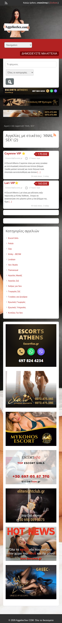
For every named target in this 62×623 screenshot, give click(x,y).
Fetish (11, 243)
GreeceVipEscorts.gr (13, 158)
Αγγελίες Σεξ (13, 281)
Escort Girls (13, 238)
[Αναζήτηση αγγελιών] (10, 81)
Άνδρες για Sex (15, 286)
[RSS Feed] (5, 2)
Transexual (13, 270)
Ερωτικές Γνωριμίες (16, 302)
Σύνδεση (53, 3)
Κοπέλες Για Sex (15, 313)
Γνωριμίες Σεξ (14, 291)
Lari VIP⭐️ (11, 183)
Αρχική (6, 126)
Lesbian (11, 259)
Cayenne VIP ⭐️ (14, 153)
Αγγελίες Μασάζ (15, 275)
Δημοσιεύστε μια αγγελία (39, 53)
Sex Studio (13, 265)
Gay (10, 249)
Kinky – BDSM (14, 254)
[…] (38, 172)
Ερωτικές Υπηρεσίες (17, 307)
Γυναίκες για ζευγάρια (17, 297)
